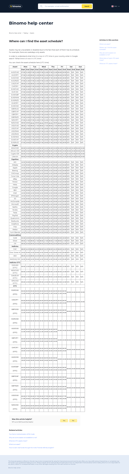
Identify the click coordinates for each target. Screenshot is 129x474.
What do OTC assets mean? (18, 441)
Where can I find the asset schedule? (107, 48)
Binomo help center (15, 33)
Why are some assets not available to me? (23, 437)
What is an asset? (14, 444)
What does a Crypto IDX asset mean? (109, 59)
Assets (32, 33)
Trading (25, 33)
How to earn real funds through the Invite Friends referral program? (31, 447)
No (73, 420)
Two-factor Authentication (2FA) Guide (22, 434)
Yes (64, 420)
